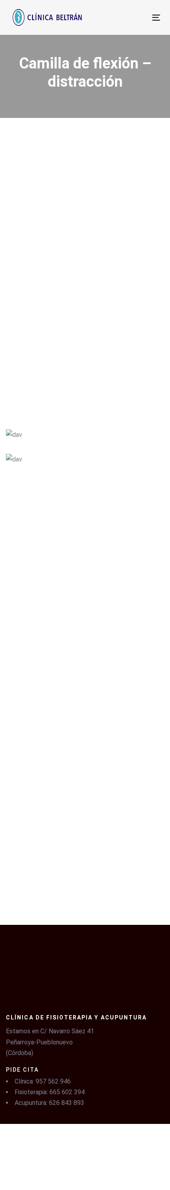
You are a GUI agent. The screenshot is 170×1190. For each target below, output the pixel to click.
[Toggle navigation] (120, 18)
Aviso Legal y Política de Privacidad (50, 1143)
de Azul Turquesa (106, 1170)
